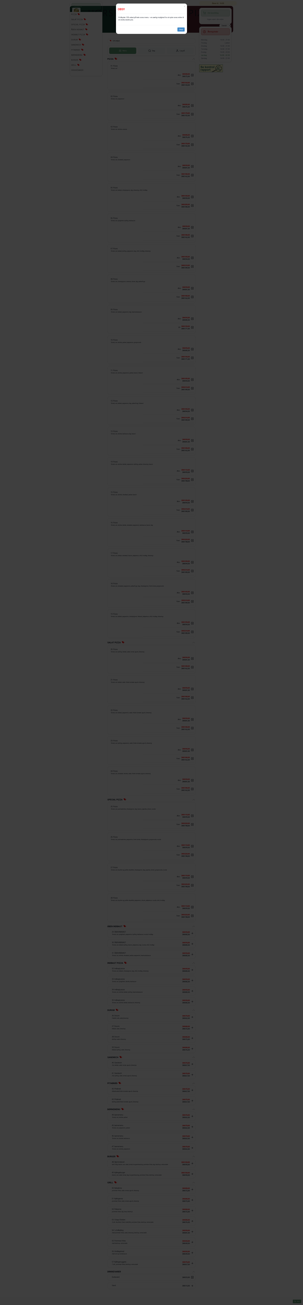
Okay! (181, 29)
